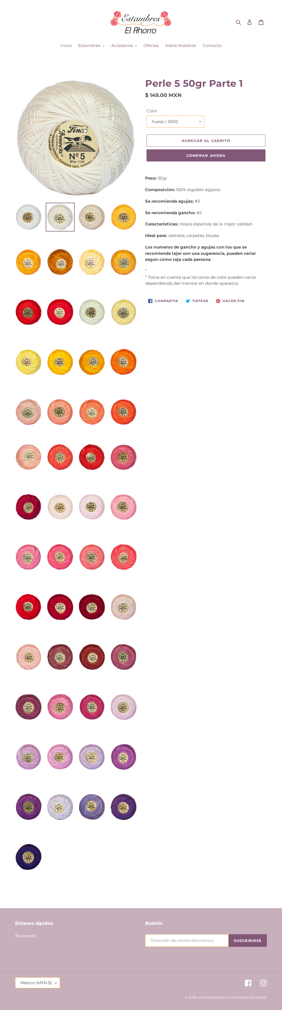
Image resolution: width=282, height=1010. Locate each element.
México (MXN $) (36, 982)
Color (152, 110)
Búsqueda (25, 935)
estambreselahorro (214, 997)
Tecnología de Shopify (249, 997)
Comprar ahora (206, 155)
